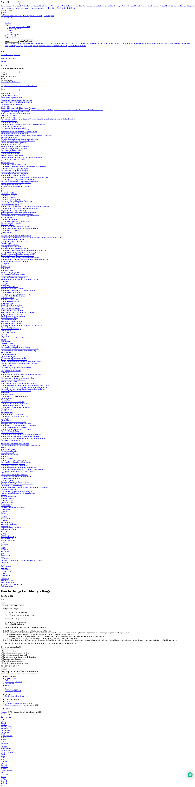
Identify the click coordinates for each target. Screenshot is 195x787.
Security (3, 190)
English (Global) (50, 6)
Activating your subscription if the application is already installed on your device (26, 135)
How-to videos (9, 684)
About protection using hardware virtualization (16, 424)
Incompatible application (9, 524)
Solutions (8, 23)
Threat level (4, 562)
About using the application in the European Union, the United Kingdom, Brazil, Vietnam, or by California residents (38, 119)
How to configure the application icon (13, 175)
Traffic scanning (6, 566)
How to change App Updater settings (13, 274)
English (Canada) (39, 6)
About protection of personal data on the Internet (16, 429)
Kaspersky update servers (9, 529)
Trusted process (6, 569)
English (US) (70, 6)
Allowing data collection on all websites (13, 358)
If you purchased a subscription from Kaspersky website (19, 132)
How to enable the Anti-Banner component (14, 396)
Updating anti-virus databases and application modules (18, 212)
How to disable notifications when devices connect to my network (22, 469)
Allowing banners (6, 400)
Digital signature (6, 509)
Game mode (5, 334)
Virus (2, 577)
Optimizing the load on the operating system (15, 338)
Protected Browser (7, 538)
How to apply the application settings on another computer (19, 181)
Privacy (3, 340)
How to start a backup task (9, 320)
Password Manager (7, 365)
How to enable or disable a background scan (15, 203)
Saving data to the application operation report (15, 113)
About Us (8, 701)
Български (16, 8)
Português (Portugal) (159, 6)
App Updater (5, 268)
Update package (6, 575)
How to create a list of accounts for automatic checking (18, 351)
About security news (7, 163)
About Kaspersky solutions (9, 95)
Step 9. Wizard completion (9, 318)
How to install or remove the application (14, 143)
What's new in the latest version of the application (16, 102)
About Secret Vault (7, 413)
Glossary (3, 495)
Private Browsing (6, 352)
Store (2, 188)
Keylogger (4, 531)
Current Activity (6, 330)
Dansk (19, 6)
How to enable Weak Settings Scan (12, 230)
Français (95, 6)
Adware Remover (6, 409)
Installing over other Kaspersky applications (15, 146)
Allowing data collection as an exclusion (14, 360)
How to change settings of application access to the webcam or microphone (25, 385)
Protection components (8, 540)
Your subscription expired (9, 137)
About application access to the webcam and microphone (19, 383)
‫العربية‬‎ (41, 8)
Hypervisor (4, 520)
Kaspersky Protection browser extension (14, 148)
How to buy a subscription (9, 122)
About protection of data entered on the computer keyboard (20, 436)
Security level (5, 551)
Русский (23, 8)
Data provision (5, 106)
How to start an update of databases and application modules (20, 216)
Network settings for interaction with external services (18, 493)
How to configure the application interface (14, 170)
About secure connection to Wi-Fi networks (15, 444)
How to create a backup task (10, 301)
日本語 (59, 8)
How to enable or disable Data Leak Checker (15, 347)
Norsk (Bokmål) (135, 6)
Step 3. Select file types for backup (12, 307)
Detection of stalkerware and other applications (16, 391)
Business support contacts (13, 691)
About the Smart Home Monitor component (15, 460)
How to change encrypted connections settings (16, 442)
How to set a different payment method (13, 128)
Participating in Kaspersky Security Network (15, 248)
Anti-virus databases (7, 498)
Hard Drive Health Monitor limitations (13, 296)
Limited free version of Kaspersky (12, 104)
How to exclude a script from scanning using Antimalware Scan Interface (24, 259)
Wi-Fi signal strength (7, 582)
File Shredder (5, 418)
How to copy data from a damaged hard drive (15, 294)
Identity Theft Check (7, 453)
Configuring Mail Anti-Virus (10, 245)
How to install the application (10, 144)
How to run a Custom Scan (9, 197)
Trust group (4, 568)
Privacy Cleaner (6, 420)
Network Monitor (6, 232)
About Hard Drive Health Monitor (12, 288)
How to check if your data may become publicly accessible (19, 349)
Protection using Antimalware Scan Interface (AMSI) (18, 254)
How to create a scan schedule (10, 205)
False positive (5, 515)
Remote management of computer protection (15, 261)
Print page (5, 605)
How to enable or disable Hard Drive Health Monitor (18, 290)
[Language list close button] (1, 716)
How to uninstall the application (11, 150)
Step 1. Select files (7, 303)
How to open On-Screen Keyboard (12, 433)
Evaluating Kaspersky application (11, 184)
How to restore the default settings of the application (17, 179)
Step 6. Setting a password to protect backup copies (17, 312)
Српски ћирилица (32, 8)
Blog (41, 16)
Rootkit (3, 546)
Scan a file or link (10, 36)
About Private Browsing (8, 354)
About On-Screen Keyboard (10, 431)
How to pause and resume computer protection (16, 183)
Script (3, 548)
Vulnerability (5, 579)
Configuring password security (11, 371)
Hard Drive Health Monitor (9, 287)
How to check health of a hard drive (12, 292)
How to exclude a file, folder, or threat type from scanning (19, 208)
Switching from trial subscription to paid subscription (18, 141)
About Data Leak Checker (9, 345)
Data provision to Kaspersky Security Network (16, 112)
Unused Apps (5, 285)
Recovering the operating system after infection (16, 236)
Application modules (7, 500)
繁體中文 (72, 8)
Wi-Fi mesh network (7, 580)
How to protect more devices (10, 153)
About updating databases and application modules (17, 214)
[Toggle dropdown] (7, 78)
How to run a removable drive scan (12, 199)
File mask (4, 517)
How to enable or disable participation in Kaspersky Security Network (23, 250)
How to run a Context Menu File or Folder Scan (16, 201)
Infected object (5, 526)
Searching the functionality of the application (15, 186)
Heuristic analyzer (6, 518)
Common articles (10, 86)
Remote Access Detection (9, 451)
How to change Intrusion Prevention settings (15, 221)
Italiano (100, 6)
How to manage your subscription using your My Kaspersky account (23, 124)
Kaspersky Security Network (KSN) (12, 528)
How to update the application (10, 152)
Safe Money (5, 372)
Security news (5, 161)
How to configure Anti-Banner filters (12, 402)
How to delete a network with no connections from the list (19, 467)
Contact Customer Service (28, 86)
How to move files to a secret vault (12, 414)
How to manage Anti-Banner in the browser (15, 403)
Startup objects (5, 555)
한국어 (53, 8)
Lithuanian (112, 6)
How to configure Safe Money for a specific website (17, 378)
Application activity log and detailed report (14, 168)
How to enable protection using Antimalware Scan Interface (20, 257)
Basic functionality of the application (12, 155)
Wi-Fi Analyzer (6, 473)
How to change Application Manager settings (15, 407)
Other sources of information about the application (17, 491)
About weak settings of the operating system (15, 226)
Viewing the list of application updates (13, 278)
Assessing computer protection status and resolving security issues (22, 157)
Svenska (183, 6)
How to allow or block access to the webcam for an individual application (24, 387)
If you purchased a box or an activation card (15, 133)
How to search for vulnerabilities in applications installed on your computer (25, 206)
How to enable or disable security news (13, 164)
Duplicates (4, 281)
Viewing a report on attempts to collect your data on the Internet (21, 361)
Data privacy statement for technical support (19, 703)
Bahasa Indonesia (6, 6)
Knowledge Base (6, 82)
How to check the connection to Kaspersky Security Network (20, 252)
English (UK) (60, 6)
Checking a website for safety (10, 440)
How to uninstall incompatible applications (14, 475)
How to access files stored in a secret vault (14, 416)
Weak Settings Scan (7, 225)
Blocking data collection (8, 356)
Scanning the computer (8, 192)
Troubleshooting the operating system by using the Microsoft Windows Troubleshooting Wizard (31, 237)
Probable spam (5, 535)
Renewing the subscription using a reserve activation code (19, 139)
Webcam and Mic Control (9, 382)
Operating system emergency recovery (13, 239)
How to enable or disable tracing (11, 486)
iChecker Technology (8, 522)
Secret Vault (5, 411)
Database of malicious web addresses (13, 507)
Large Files (4, 283)
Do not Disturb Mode (8, 332)
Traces (3, 564)
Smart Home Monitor (8, 458)
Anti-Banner (5, 393)
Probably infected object (8, 537)
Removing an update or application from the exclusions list (19, 279)
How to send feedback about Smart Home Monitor (17, 471)
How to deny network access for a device (14, 465)
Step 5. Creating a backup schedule (12, 310)
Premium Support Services (9, 455)
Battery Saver (5, 336)
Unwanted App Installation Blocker (12, 405)
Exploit (3, 513)
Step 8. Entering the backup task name (13, 316)
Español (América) (86, 6)
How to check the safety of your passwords (15, 369)
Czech (14, 6)
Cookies (7, 708)
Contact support (49, 16)
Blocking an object (7, 504)
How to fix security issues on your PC (13, 159)
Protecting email (6, 243)
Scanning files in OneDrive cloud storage (14, 210)
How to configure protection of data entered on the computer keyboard (23, 438)
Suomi (179, 6)
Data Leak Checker (7, 343)
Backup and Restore (7, 298)
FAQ (6, 680)
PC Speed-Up (5, 267)
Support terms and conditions (14, 705)
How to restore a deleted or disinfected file (14, 241)
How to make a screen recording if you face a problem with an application (24, 487)
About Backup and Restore (9, 299)
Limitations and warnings (9, 489)
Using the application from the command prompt (16, 476)
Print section (13, 605)
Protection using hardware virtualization (13, 422)
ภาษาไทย (47, 8)
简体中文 (65, 8)
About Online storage (8, 327)
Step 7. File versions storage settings (12, 314)
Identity (3, 447)
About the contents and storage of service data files (17, 484)
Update (3, 573)
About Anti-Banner (7, 394)
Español (77, 6)
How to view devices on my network (13, 464)
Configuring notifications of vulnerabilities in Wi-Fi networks (20, 445)
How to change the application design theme (15, 174)
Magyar (119, 6)
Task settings (5, 559)
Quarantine (4, 544)
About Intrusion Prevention (9, 219)
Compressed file (6, 506)
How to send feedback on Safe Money (13, 380)
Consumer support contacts (13, 682)
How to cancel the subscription (11, 126)
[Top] (1, 785)
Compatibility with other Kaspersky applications (16, 101)
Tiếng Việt (190, 6)
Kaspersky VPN (6, 341)
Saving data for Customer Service (11, 117)
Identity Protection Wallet (9, 449)
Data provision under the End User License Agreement (18, 108)
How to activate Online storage (11, 329)
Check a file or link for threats (14, 696)
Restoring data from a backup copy (12, 321)
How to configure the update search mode (14, 276)
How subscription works (9, 121)
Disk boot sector (6, 511)
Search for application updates (10, 272)
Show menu (5, 84)
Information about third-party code (12, 584)
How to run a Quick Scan (9, 194)
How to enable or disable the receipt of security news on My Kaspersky (24, 166)
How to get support (7, 480)
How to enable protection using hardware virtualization (18, 425)
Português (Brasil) (146, 6)
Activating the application (9, 497)
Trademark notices (7, 586)
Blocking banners (6, 398)
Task (2, 557)
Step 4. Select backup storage (10, 309)
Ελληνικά (9, 8)
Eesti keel (30, 6)
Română (169, 6)
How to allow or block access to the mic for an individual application (23, 389)
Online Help (16, 82)
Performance (5, 263)
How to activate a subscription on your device (15, 130)
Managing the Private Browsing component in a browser (19, 363)
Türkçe (3, 8)
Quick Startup (5, 265)
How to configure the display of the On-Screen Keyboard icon (21, 434)
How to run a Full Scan (8, 195)
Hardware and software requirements (12, 99)
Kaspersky (4, 712)
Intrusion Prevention (7, 217)
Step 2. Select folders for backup (11, 305)
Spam (2, 553)
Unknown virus (6, 571)
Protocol (3, 542)
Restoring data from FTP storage (11, 323)
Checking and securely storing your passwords (16, 367)
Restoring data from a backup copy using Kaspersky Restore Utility (22, 325)
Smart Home (5, 456)
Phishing (3, 533)
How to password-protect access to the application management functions (24, 177)
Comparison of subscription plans (11, 97)
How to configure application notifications (14, 172)
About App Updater (7, 270)
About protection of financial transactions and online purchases (21, 374)
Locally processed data (8, 115)
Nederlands (125, 6)
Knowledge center (29, 16)
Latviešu (106, 6)
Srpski (174, 6)
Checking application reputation (11, 223)
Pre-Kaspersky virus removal (10, 234)
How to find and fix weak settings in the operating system (19, 228)
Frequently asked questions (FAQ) (12, 16)
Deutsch (24, 6)
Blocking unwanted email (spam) (11, 247)
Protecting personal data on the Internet (13, 427)
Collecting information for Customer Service (15, 482)
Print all (21, 605)
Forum (37, 16)
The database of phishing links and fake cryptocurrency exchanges (22, 560)
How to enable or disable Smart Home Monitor (16, 462)
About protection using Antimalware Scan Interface (17, 256)
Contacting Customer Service (10, 478)
